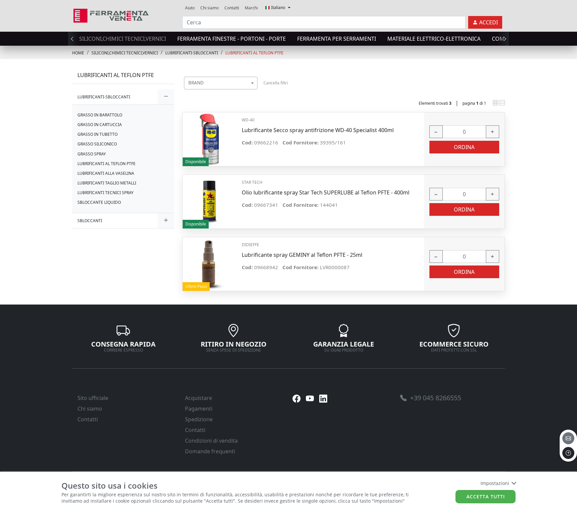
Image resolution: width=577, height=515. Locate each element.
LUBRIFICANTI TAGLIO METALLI (106, 183)
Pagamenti (198, 408)
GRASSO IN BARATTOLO (99, 115)
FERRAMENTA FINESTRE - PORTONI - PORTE (231, 38)
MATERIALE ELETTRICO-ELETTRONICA (433, 38)
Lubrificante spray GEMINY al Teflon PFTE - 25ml (302, 255)
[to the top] (568, 453)
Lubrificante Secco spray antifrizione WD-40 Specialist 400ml (318, 130)
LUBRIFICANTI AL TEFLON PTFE (254, 53)
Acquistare (198, 398)
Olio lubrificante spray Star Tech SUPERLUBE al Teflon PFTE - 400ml (325, 192)
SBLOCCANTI (89, 220)
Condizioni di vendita (211, 440)
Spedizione (199, 419)
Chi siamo (209, 8)
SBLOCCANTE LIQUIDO (99, 202)
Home (78, 53)
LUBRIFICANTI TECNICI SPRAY (105, 192)
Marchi (251, 8)
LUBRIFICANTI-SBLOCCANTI (191, 53)
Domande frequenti (210, 451)
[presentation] (74, 39)
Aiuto (190, 8)
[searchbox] (253, 91)
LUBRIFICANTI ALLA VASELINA (105, 173)
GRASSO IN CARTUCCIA (99, 124)
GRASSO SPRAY (91, 154)
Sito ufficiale (92, 398)
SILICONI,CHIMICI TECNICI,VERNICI (122, 38)
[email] (568, 438)
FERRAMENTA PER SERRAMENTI (336, 38)
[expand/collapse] (166, 96)
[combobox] (220, 83)
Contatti (231, 8)
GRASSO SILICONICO (97, 144)
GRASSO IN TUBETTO (97, 134)
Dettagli (209, 136)
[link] (111, 15)
